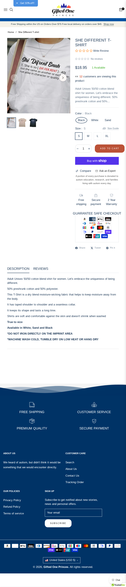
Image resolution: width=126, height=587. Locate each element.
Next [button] (63, 77)
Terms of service (13, 513)
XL (106, 136)
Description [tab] (18, 268)
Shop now (109, 24)
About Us (71, 469)
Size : (80, 128)
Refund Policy (11, 506)
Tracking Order (74, 482)
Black (81, 120)
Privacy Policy (12, 500)
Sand (108, 120)
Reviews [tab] (40, 268)
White (94, 120)
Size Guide (113, 128)
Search (69, 462)
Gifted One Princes (55, 567)
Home (11, 32)
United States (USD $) (62, 560)
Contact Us (72, 475)
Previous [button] (14, 77)
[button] (82, 59)
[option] (38, 75)
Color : (83, 113)
